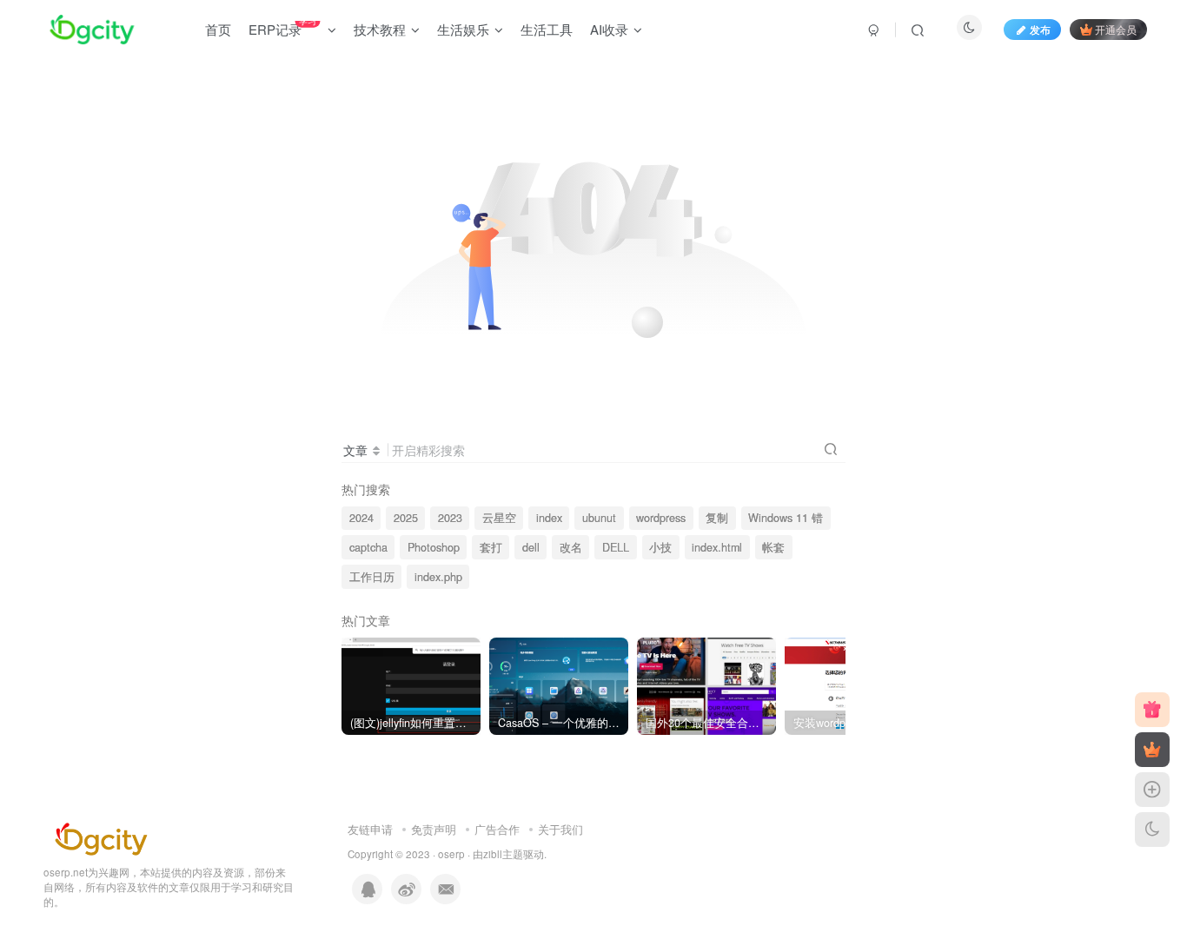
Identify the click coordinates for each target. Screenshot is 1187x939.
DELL (615, 547)
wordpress (661, 518)
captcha (368, 547)
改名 (571, 547)
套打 (491, 547)
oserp (451, 854)
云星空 (499, 518)
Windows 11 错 (785, 518)
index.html (717, 547)
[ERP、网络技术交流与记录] (101, 837)
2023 (450, 518)
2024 (361, 518)
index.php (438, 577)
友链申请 (370, 829)
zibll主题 (503, 854)
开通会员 (1116, 29)
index (549, 518)
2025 (406, 518)
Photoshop (434, 547)
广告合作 (497, 829)
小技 (660, 547)
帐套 (773, 547)
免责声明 (433, 829)
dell (531, 547)
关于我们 (560, 829)
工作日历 (372, 577)
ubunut (599, 518)
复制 (717, 518)
